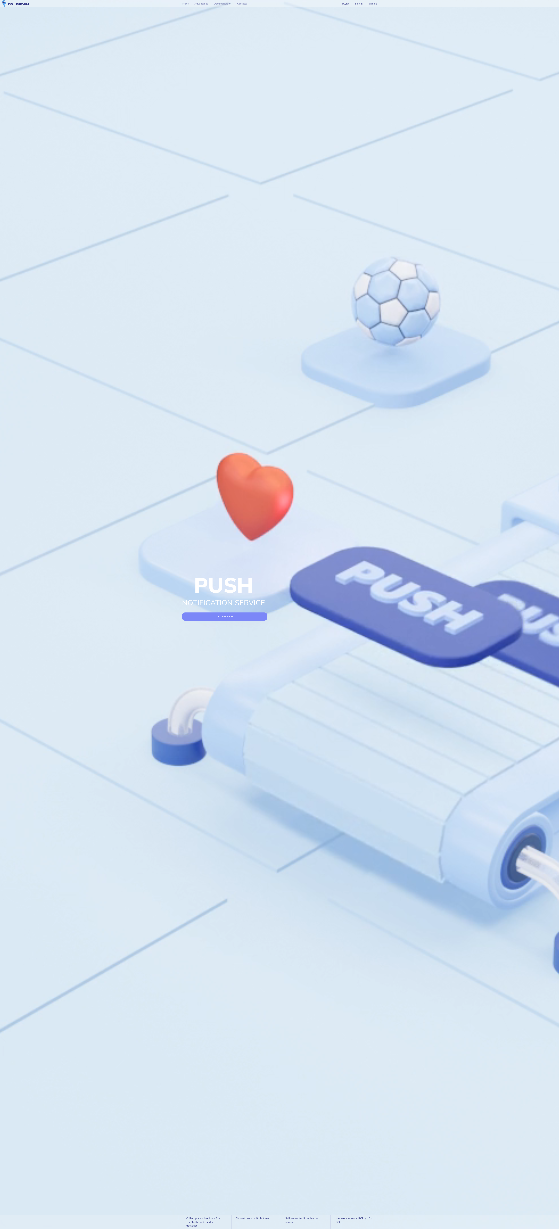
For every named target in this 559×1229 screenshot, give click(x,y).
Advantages (201, 3)
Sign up (372, 3)
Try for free (224, 616)
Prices (185, 3)
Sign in (359, 3)
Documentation (222, 3)
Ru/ (345, 3)
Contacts (242, 3)
